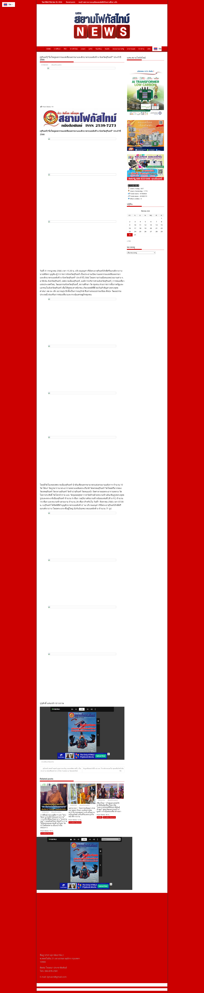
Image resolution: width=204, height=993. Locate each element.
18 (140, 228)
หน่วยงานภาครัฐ (118, 49)
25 (140, 231)
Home (48, 49)
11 (140, 225)
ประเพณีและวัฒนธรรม (47, 762)
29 (162, 231)
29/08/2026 (45, 812)
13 (151, 225)
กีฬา (65, 49)
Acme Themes (123, 989)
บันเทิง (107, 49)
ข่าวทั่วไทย (74, 49)
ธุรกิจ (90, 49)
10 (135, 225)
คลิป (149, 49)
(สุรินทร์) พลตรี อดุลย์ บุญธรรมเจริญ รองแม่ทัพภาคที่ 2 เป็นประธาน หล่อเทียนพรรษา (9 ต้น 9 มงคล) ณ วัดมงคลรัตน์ (61, 769)
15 (162, 225)
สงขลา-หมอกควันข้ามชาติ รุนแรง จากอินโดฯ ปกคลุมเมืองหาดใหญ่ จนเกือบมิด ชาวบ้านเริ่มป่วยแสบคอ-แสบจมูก (115, 2)
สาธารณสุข (131, 49)
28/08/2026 (101, 800)
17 (135, 228)
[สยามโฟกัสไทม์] (42, 48)
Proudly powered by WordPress (88, 989)
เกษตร (83, 49)
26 (145, 231)
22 (162, 228)
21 (156, 228)
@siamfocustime (57, 65)
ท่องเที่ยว (99, 817)
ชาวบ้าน (141, 49)
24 (135, 231)
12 (145, 225)
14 (156, 225)
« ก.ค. (129, 241)
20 (151, 228)
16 (130, 228)
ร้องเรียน (99, 49)
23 (130, 231)
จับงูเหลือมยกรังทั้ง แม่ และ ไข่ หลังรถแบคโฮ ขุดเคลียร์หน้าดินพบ (103, 769)
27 (151, 231)
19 (145, 228)
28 (156, 231)
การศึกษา (57, 49)
